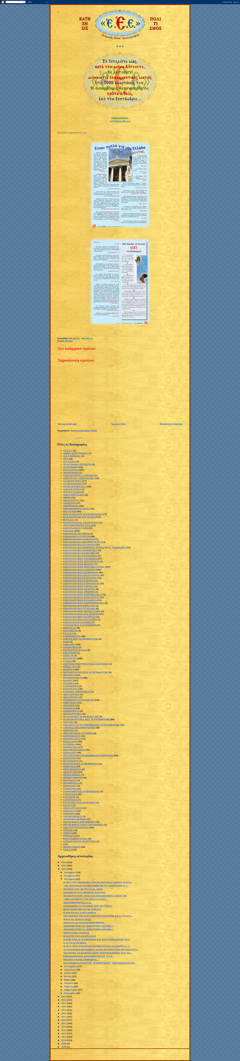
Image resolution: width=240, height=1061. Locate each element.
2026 (64, 862)
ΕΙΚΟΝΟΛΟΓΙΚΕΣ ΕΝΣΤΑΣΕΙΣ (80, 578)
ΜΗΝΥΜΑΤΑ (70, 702)
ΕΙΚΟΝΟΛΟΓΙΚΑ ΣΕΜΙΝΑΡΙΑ (79, 553)
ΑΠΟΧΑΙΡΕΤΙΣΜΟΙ (74, 495)
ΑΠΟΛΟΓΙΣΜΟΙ (72, 492)
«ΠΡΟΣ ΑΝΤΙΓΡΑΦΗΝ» (75, 453)
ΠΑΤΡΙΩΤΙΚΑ (70, 747)
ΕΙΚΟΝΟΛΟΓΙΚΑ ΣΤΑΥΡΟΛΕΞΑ (80, 556)
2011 (64, 1036)
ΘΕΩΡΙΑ (67, 680)
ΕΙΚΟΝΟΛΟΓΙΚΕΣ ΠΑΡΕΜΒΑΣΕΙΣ (82, 594)
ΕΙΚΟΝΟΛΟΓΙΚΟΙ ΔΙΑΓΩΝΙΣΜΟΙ (81, 614)
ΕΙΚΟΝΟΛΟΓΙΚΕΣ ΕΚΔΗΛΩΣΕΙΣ (81, 575)
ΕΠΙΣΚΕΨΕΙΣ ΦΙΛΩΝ (75, 650)
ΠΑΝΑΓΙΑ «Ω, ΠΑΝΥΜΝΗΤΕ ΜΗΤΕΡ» (84, 922)
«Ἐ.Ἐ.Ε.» (68, 450)
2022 (64, 1000)
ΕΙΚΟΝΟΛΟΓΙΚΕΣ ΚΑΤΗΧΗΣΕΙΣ (81, 583)
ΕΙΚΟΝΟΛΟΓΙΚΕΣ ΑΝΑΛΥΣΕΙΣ (80, 558)
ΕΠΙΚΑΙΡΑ (69, 644)
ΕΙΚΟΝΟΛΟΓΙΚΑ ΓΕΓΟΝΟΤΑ (79, 544)
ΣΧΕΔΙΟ (67, 805)
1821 (65, 459)
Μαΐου (67, 980)
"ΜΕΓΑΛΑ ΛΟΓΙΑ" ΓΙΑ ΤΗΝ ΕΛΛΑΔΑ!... (85, 899)
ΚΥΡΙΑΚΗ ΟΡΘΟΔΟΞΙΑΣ (77, 691)
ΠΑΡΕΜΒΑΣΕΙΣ (71, 736)
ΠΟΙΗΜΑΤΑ (69, 758)
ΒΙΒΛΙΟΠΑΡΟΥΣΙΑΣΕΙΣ (76, 508)
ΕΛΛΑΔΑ (69, 341)
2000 (64, 1047)
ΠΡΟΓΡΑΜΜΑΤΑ (72, 769)
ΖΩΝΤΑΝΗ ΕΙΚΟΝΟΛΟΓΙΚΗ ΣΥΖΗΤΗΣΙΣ (85, 664)
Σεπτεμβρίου (71, 966)
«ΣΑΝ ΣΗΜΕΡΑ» (72, 456)
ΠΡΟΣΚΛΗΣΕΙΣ (71, 775)
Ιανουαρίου (70, 993)
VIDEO (67, 849)
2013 (64, 1030)
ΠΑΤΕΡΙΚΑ (69, 744)
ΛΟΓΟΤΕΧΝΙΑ (71, 697)
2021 (64, 1003)
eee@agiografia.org (120, 121)
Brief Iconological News (75, 838)
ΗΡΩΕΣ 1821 (70, 666)
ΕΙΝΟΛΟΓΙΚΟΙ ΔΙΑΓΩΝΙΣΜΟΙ (79, 625)
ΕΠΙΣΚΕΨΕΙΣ (70, 647)
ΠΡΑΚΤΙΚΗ (69, 766)
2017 (64, 1016)
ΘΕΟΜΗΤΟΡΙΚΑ (72, 678)
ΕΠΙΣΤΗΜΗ (69, 653)
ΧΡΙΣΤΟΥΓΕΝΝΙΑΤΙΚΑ (75, 827)
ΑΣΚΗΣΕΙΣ (69, 503)
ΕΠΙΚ (66, 641)
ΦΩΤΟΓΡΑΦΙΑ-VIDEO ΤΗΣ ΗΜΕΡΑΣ (83, 824)
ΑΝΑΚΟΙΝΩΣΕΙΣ (72, 483)
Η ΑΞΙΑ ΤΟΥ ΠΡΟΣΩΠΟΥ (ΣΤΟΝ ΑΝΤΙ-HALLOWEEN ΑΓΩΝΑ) (97, 882)
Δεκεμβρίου (70, 872)
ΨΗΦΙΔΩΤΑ (69, 836)
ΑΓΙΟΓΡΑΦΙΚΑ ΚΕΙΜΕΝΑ (77, 464)
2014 (64, 1027)
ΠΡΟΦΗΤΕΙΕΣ (71, 783)
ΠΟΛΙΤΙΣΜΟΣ (71, 761)
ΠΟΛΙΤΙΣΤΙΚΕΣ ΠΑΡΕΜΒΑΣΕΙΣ (80, 763)
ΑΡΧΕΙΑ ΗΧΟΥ (71, 500)
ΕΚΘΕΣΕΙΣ (69, 628)
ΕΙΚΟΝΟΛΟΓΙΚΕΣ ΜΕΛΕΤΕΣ (79, 589)
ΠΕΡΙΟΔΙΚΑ (69, 752)
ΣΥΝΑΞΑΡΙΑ (70, 794)
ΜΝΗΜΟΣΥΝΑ (71, 711)
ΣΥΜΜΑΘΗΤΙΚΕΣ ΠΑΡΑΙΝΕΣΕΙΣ (81, 791)
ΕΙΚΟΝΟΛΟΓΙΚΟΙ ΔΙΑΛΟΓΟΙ (79, 617)
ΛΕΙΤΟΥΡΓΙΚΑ (71, 694)
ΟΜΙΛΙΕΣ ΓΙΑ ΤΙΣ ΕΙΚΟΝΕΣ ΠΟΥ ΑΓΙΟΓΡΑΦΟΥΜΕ (91, 725)
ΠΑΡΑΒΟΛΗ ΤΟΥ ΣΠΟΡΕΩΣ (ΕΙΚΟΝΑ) (84, 892)
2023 (64, 996)
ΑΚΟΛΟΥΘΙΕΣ (71, 472)
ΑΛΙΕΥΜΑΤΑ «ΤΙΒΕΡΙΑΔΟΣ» (78, 478)
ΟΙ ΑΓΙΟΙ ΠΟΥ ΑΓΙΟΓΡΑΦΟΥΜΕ (81, 716)
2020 (64, 1006)
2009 (64, 1043)
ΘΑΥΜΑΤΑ (68, 669)
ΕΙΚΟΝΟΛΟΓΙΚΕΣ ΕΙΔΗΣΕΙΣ (79, 569)
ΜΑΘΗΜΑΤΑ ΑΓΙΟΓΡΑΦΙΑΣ (78, 700)
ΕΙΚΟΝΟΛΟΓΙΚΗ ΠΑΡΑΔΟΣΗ (79, 605)
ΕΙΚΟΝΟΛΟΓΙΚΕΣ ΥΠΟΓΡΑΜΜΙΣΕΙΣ (83, 603)
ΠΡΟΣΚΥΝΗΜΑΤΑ (73, 777)
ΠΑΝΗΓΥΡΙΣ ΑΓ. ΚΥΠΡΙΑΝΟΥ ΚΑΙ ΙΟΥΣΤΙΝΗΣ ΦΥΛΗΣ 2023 (96, 939)
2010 (64, 1040)
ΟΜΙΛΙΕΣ (68, 722)
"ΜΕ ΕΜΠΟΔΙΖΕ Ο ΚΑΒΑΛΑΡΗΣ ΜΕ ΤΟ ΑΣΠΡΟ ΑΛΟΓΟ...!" (96, 885)
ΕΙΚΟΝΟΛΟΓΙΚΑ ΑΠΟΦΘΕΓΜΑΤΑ (82, 542)
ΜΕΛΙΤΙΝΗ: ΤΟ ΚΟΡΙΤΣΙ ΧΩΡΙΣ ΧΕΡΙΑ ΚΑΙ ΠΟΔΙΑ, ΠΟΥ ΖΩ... (97, 953)
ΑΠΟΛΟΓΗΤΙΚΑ (72, 489)
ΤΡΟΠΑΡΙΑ (69, 813)
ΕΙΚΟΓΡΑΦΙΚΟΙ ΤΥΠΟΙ (76, 528)
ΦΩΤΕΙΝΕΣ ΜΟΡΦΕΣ (75, 819)
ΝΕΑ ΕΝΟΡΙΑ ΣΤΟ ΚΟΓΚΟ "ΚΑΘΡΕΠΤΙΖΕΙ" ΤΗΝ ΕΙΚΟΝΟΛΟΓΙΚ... (99, 963)
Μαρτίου (69, 986)
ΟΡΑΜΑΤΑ (68, 730)
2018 (64, 1013)
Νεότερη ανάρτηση (67, 424)
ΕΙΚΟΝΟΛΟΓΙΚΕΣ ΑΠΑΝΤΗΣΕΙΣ (81, 561)
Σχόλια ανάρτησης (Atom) (84, 430)
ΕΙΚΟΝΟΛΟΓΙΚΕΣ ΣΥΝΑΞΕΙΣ (79, 600)
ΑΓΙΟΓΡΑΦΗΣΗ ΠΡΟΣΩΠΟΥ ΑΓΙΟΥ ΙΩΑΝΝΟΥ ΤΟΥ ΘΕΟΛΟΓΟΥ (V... (101, 949)
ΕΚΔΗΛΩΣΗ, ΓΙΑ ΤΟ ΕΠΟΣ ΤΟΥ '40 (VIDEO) (87, 906)
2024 (64, 869)
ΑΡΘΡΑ (67, 497)
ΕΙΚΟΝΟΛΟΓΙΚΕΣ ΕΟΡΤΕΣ (78, 580)
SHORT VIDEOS (71, 847)
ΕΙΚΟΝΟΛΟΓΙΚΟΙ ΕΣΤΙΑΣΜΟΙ (80, 619)
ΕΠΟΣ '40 (68, 655)
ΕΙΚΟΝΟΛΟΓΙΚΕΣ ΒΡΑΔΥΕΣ (78, 564)
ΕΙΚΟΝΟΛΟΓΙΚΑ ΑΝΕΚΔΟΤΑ (79, 539)
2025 (64, 865)
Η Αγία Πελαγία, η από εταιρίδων (79, 912)
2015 (64, 1023)
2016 (64, 1020)
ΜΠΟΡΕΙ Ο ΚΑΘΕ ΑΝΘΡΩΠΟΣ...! (81, 959)
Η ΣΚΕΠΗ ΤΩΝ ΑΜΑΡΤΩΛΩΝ (79, 936)
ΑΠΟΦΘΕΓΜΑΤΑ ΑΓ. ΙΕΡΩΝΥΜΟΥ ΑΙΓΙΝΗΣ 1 (88, 929)
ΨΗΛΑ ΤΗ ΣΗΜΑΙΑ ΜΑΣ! (77, 919)
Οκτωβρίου (70, 879)
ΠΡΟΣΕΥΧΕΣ (70, 772)
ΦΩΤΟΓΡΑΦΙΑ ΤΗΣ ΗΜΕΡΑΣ (79, 822)
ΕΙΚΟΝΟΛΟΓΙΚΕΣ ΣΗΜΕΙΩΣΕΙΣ (81, 597)
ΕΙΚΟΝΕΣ (68, 531)
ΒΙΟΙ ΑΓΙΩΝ (70, 511)
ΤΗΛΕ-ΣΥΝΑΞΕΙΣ (73, 808)
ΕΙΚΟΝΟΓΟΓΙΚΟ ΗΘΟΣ (76, 533)
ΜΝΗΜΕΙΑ (69, 708)
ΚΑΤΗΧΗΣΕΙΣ (71, 686)
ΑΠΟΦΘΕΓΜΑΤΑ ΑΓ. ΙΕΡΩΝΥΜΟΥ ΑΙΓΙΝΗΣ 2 (88, 926)
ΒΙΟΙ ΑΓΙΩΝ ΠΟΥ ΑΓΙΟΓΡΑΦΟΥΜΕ (82, 514)
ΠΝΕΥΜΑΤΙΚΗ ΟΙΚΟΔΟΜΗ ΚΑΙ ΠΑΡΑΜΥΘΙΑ (88, 755)
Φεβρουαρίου (71, 990)
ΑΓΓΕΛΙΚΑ (69, 461)
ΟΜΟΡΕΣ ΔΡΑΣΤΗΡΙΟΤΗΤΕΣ (79, 727)
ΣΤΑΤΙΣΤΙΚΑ (70, 788)
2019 (64, 1010)
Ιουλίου (68, 973)
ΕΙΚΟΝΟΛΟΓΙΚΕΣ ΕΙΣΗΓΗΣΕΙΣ (80, 572)
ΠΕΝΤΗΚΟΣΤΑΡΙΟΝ (74, 750)
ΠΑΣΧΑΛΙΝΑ (70, 741)
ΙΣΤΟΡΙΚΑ (69, 683)
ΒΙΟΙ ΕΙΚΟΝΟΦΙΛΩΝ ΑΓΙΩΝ (79, 517)
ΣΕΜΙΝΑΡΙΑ (70, 786)
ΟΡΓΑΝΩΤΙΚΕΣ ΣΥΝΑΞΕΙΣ (78, 733)
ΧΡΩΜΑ (67, 833)
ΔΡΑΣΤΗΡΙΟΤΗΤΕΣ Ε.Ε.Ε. (77, 525)
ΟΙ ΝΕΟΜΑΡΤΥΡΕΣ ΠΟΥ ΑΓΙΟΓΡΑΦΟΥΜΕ (86, 719)
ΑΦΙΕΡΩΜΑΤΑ (71, 506)
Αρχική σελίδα (118, 424)
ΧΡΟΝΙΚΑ (68, 830)
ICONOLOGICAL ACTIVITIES (79, 841)
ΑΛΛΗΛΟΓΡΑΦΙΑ (72, 481)
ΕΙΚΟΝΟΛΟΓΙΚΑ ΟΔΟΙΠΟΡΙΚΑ (80, 550)
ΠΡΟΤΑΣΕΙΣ (70, 780)
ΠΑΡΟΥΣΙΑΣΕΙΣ (72, 739)
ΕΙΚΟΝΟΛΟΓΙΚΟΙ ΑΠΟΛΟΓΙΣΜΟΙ (82, 611)
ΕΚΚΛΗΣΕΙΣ (70, 630)
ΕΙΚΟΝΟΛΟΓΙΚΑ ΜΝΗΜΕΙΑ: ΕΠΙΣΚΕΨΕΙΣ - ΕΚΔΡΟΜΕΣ (94, 547)
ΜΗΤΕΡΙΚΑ (69, 705)
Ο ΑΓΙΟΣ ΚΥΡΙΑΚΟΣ (74, 943)
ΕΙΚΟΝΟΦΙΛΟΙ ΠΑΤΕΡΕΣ (77, 622)
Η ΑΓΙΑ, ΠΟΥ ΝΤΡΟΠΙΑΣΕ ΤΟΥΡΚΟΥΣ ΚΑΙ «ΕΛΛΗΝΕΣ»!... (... (97, 946)
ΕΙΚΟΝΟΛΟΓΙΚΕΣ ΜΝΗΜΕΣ (79, 592)
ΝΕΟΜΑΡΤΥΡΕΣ (72, 714)
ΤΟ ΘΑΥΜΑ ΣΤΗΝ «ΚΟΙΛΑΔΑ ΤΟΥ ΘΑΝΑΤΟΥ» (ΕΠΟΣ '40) (95, 896)
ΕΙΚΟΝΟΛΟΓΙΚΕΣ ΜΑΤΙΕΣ (78, 586)
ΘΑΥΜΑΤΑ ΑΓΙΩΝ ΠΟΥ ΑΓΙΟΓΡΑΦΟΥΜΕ (85, 672)
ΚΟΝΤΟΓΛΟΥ (70, 689)
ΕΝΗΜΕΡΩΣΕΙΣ (72, 636)
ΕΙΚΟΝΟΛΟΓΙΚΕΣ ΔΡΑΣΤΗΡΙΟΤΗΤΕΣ (84, 567)
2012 (64, 1033)
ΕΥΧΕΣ (67, 661)
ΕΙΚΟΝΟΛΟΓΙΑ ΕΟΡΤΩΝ (76, 536)
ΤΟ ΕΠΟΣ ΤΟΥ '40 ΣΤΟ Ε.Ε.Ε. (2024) (83, 889)
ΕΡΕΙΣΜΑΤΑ (70, 658)
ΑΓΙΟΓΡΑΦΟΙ (70, 467)
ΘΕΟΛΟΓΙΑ (69, 675)
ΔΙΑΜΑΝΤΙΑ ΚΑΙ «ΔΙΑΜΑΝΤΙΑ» (81, 522)
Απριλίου (69, 983)
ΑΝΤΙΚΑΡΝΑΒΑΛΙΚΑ (74, 486)
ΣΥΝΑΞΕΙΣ (69, 797)
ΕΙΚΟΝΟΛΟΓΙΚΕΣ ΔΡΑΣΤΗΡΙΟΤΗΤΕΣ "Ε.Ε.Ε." (88, 956)
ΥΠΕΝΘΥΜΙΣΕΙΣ (72, 816)
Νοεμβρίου (70, 875)
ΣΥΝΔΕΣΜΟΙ (70, 799)
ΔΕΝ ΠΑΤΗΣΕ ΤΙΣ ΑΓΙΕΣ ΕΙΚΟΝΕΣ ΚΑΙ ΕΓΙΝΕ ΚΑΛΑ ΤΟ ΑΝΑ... (98, 916)
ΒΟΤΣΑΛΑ (68, 520)
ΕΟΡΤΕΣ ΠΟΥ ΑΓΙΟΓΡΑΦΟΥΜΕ (80, 639)
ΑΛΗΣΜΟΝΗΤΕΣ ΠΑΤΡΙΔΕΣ (78, 475)
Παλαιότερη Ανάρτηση (171, 424)
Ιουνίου (68, 976)
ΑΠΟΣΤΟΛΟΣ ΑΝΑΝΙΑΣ (76, 933)
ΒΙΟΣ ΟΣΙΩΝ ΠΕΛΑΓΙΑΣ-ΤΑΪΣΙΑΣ (82, 909)
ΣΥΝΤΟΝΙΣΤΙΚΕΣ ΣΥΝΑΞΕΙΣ (79, 802)
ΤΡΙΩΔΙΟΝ (69, 811)
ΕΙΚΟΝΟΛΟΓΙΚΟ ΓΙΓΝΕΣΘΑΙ (79, 608)
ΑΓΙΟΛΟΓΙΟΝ (70, 470)
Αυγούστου (70, 969)
